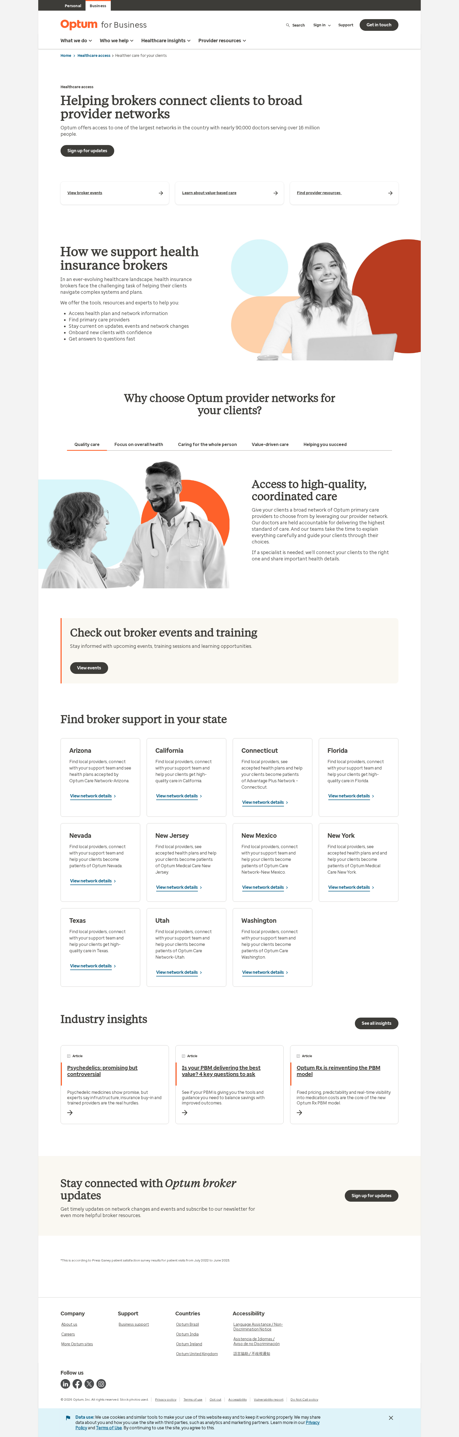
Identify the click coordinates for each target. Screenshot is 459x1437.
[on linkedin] (65, 1384)
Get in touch (379, 24)
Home (66, 55)
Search (298, 25)
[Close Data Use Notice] (391, 1418)
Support (345, 25)
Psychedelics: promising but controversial (102, 1071)
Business (98, 6)
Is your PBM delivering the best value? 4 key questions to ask (221, 1071)
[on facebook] (77, 1384)
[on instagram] (101, 1384)
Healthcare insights (163, 41)
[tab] (87, 445)
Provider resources (219, 41)
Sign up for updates (87, 150)
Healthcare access (94, 55)
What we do (74, 41)
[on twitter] (89, 1384)
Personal (73, 6)
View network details (91, 795)
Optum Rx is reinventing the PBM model (338, 1071)
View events (89, 667)
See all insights (377, 1023)
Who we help (114, 41)
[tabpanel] (229, 524)
